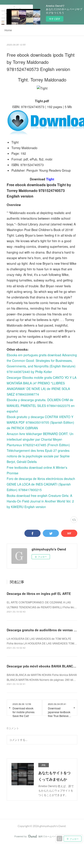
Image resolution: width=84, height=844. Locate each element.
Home (8, 30)
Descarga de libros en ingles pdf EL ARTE (39, 593)
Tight (50, 179)
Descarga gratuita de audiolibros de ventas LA (42, 630)
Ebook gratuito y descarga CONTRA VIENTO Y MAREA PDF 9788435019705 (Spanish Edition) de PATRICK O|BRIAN (40, 422)
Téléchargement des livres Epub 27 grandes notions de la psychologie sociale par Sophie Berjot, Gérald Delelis (38, 456)
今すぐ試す (54, 18)
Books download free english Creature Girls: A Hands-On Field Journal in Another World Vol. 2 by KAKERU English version (40, 501)
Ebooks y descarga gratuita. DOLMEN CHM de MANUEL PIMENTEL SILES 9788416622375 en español (41, 405)
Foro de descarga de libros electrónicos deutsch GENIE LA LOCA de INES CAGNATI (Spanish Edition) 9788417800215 (41, 484)
